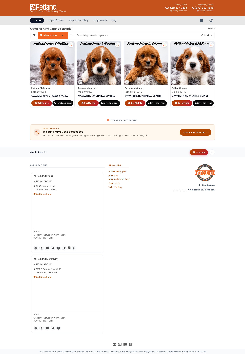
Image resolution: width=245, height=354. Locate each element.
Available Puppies (117, 171)
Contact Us (114, 183)
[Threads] (74, 248)
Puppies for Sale (55, 20)
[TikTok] (64, 248)
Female (133, 91)
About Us (113, 175)
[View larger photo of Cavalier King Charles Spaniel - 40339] (117, 44)
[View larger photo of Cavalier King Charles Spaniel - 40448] (211, 44)
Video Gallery (115, 187)
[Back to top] (212, 152)
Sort (206, 35)
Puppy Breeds (100, 20)
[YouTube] (47, 248)
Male (38, 91)
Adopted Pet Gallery (78, 20)
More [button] (212, 28)
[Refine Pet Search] (34, 35)
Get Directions (43, 194)
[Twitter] (53, 248)
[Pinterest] (58, 248)
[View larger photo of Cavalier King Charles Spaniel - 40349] (164, 44)
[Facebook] (36, 248)
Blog (114, 20)
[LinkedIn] (69, 248)
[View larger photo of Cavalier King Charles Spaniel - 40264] (70, 44)
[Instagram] (41, 248)
